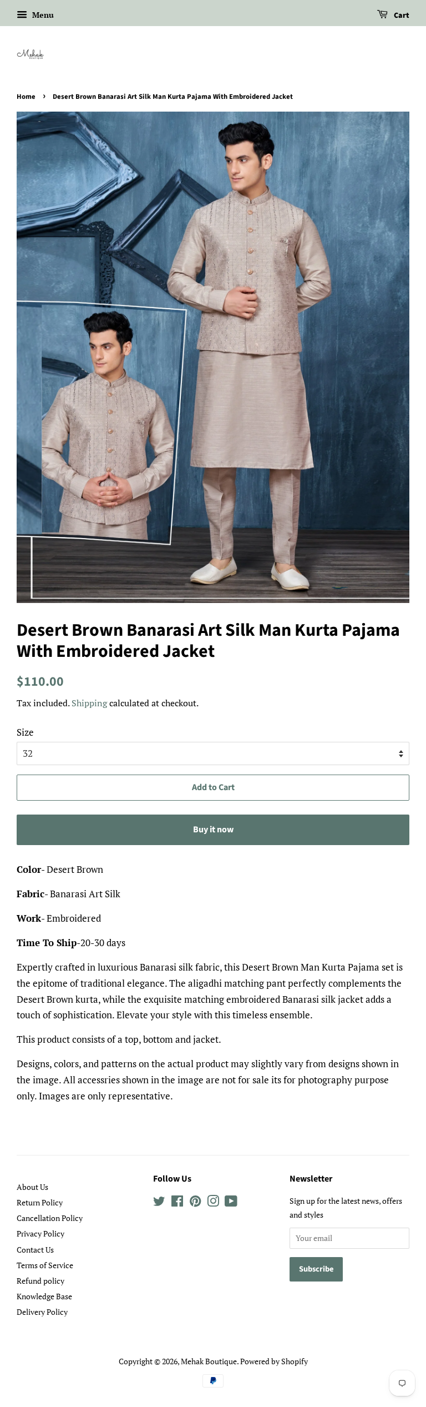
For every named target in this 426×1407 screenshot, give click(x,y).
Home (26, 97)
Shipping (89, 703)
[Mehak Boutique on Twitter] (159, 1203)
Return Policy (40, 1202)
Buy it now (213, 829)
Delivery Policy (42, 1311)
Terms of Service (45, 1265)
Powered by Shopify (274, 1361)
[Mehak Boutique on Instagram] (213, 1203)
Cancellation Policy (50, 1218)
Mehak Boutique (209, 1361)
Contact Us (35, 1249)
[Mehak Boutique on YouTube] (231, 1203)
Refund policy (40, 1280)
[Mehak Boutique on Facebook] (177, 1203)
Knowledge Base (44, 1296)
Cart (400, 15)
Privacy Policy (40, 1233)
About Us (32, 1187)
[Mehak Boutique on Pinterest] (195, 1203)
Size (25, 732)
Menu (42, 14)
